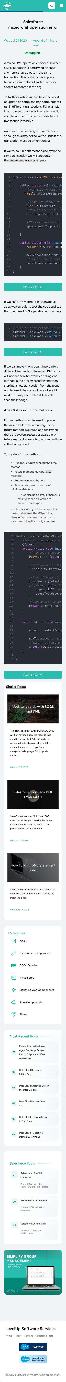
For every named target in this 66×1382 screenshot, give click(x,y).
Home (8, 1335)
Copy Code (33, 287)
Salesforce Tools (44, 1335)
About (18, 1335)
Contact (28, 1335)
